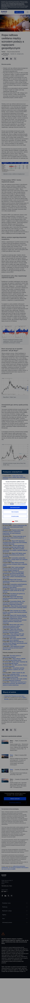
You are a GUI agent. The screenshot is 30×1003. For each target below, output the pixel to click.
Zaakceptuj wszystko (15, 507)
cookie (21, 503)
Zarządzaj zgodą (15, 516)
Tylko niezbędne (15, 512)
